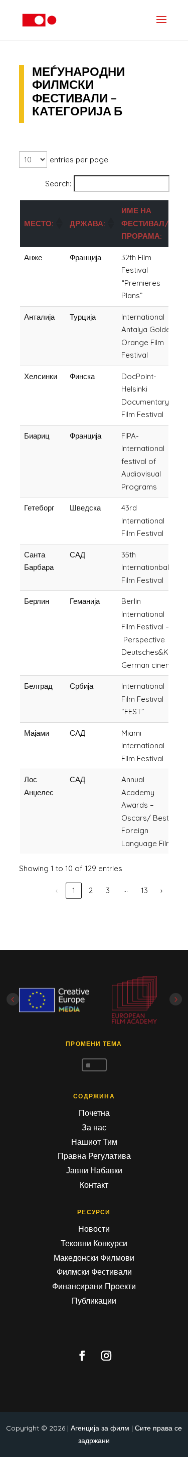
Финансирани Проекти (94, 1286)
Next (175, 999)
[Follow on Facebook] (82, 1356)
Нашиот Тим (94, 1142)
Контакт (94, 1185)
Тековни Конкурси (94, 1243)
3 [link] (108, 890)
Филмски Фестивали (94, 1272)
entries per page (79, 159)
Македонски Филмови (94, 1258)
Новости (94, 1229)
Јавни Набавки (94, 1170)
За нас (94, 1127)
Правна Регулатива (94, 1156)
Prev (13, 999)
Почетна (94, 1113)
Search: (58, 183)
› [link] (161, 890)
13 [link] (144, 890)
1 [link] (73, 890)
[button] (59, 223)
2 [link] (91, 890)
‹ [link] (57, 890)
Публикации (94, 1301)
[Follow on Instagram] (106, 1356)
